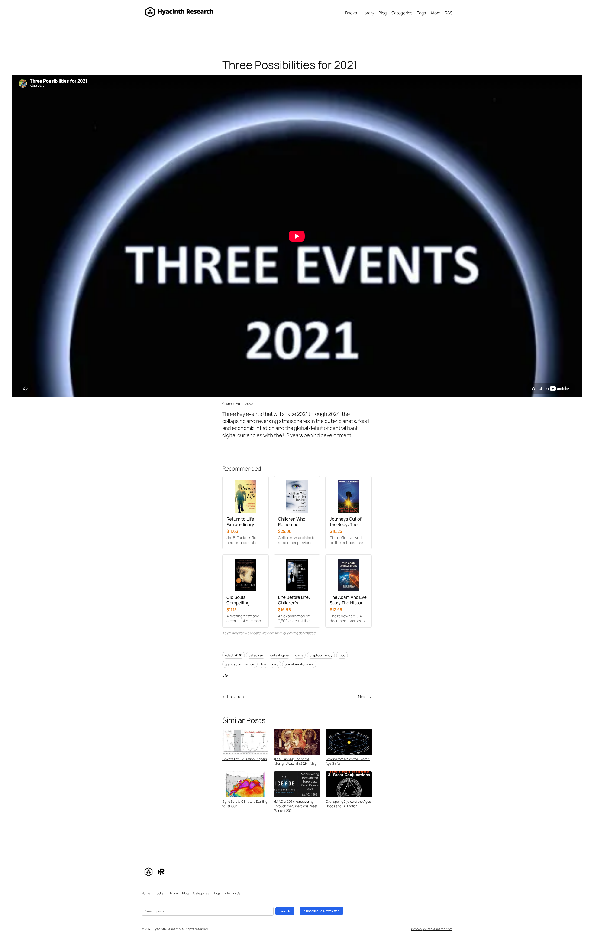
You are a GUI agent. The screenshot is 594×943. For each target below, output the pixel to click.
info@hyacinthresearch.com (431, 929)
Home (146, 893)
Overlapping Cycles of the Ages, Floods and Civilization (349, 803)
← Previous (233, 696)
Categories (201, 893)
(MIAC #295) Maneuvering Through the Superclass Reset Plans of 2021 (295, 806)
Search (285, 911)
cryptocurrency (321, 655)
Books (159, 893)
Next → (365, 696)
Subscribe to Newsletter (321, 911)
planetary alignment (299, 664)
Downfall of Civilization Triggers (244, 759)
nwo (275, 664)
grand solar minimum (240, 664)
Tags (216, 893)
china (299, 655)
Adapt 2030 (244, 403)
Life (225, 675)
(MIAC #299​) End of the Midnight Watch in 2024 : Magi (295, 761)
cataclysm (256, 655)
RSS (237, 893)
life (263, 664)
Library (173, 893)
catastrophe (279, 655)
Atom (229, 893)
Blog (185, 893)
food (342, 655)
